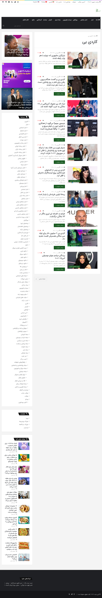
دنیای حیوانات (24, 279)
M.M (62, 53)
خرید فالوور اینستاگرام (16, 583)
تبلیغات (74, 2)
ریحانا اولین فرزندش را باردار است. (51, 194)
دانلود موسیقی (22, 260)
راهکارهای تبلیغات (19, 362)
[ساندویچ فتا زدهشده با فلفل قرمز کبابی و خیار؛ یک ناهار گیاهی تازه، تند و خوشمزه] (23, 545)
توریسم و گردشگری (23, 233)
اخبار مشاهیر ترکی (22, 205)
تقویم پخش (21, 159)
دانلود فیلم (24, 257)
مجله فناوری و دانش (21, 387)
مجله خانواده (24, 347)
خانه (97, 20)
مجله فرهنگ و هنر (21, 384)
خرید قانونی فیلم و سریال (19, 248)
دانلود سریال (23, 254)
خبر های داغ (24, 236)
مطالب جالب (24, 393)
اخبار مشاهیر (84, 20)
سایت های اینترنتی (21, 297)
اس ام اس (24, 313)
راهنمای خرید (23, 319)
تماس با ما (59, 2)
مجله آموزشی (24, 334)
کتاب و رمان (23, 270)
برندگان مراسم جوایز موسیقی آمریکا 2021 (53, 257)
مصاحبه (45, 20)
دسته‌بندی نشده (24, 273)
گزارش (50, 20)
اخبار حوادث (23, 140)
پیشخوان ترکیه (24, 230)
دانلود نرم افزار (23, 263)
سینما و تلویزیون (67, 20)
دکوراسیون (24, 316)
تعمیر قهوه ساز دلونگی (26, 585)
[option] (16, 46)
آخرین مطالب (81, 2)
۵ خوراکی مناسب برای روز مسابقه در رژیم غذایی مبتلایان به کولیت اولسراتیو (11, 458)
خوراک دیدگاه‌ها (23, 424)
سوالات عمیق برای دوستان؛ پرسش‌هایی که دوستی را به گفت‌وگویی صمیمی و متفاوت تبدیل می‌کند (11, 496)
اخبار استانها (23, 131)
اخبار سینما (24, 165)
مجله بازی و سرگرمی (22, 341)
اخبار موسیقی (23, 183)
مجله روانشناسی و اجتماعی (19, 365)
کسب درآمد (25, 300)
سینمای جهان (21, 177)
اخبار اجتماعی (23, 128)
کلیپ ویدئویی (23, 402)
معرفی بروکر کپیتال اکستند (12, 585)
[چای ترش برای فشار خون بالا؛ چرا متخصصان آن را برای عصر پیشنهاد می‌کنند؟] (23, 469)
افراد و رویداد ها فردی (22, 217)
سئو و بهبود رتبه (22, 294)
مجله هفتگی (24, 353)
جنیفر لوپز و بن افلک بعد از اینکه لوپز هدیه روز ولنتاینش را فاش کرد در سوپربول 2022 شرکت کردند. (51, 150)
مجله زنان (25, 350)
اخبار (92, 20)
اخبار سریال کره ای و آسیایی (16, 155)
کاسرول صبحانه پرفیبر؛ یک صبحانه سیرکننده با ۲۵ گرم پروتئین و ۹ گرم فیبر (11, 520)
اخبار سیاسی (23, 162)
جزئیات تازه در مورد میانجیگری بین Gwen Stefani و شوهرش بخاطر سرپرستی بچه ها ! (18, 105)
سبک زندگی (25, 285)
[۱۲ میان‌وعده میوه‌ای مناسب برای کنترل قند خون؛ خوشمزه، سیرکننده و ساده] (23, 508)
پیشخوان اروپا (24, 223)
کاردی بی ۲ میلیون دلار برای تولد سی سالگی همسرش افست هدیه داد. (52, 236)
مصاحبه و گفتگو (24, 390)
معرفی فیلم (22, 378)
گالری (26, 304)
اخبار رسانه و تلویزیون (20, 143)
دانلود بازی (24, 251)
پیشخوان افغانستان (23, 226)
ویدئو (26, 399)
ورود (27, 418)
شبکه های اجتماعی (21, 276)
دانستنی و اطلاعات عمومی (21, 242)
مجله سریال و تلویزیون (20, 368)
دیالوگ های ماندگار (23, 282)
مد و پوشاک (23, 325)
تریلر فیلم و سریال (20, 375)
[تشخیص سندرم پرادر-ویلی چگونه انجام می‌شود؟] (23, 557)
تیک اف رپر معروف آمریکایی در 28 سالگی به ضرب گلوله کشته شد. (51, 105)
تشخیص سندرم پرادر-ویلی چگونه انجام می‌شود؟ (11, 556)
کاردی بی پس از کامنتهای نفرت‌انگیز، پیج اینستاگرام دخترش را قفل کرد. (51, 172)
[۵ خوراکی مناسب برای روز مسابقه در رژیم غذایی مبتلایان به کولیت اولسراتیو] (23, 457)
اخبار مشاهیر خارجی (21, 208)
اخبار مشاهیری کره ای (20, 211)
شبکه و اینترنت (24, 291)
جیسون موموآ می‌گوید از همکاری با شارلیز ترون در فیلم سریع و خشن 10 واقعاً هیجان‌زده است (52, 126)
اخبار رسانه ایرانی (20, 146)
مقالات (26, 396)
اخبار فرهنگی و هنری (21, 180)
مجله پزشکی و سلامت (22, 344)
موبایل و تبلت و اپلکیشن (20, 328)
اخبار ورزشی (23, 186)
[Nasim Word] (98, 10)
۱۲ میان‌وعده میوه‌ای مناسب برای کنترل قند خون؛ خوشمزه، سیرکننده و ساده (11, 509)
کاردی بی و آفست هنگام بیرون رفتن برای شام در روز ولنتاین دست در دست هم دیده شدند (51, 82)
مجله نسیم (58, 20)
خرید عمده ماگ (28, 583)
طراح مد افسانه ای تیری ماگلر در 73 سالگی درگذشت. (52, 215)
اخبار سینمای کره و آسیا (18, 168)
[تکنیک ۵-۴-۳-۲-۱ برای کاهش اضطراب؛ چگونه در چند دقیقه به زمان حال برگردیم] (23, 446)
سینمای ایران (21, 171)
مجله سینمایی (23, 371)
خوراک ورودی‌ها (23, 421)
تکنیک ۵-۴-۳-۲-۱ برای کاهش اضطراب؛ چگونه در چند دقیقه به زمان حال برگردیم (11, 446)
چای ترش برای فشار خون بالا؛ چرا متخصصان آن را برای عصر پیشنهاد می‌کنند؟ (17, 52)
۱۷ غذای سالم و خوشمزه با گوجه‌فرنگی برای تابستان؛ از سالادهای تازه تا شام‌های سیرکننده (11, 533)
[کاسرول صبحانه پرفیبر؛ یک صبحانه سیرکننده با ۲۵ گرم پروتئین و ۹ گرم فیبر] (23, 520)
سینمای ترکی (21, 174)
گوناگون (26, 310)
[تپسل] (3, 64)
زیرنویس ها (23, 267)
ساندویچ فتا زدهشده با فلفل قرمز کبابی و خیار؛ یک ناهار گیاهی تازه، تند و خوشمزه (11, 546)
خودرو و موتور (24, 239)
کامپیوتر (24, 322)
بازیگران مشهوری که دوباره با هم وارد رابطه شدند (52, 57)
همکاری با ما (67, 2)
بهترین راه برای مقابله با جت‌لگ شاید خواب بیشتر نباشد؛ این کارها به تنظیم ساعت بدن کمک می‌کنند (11, 482)
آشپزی (26, 121)
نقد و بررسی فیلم (20, 381)
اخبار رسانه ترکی (20, 149)
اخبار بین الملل (23, 137)
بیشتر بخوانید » (59, 67)
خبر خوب (24, 356)
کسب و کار (23, 359)
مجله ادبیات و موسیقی (22, 338)
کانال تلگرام (26, 20)
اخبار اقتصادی (23, 134)
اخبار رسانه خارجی (19, 152)
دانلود (33, 20)
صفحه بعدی (42, 279)
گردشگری (39, 20)
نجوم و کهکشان (22, 331)
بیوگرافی (75, 20)
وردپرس (26, 428)
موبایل (7, 583)
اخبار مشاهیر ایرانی (21, 202)
